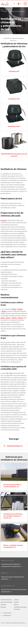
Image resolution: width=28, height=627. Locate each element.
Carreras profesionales (7, 602)
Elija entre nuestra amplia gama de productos (12, 578)
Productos (3, 604)
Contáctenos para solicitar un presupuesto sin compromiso (11, 565)
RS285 (4, 311)
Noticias (16, 604)
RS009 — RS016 (5, 318)
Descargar (3, 607)
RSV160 (14, 309)
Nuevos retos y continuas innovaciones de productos (13, 590)
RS (7, 373)
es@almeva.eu (7, 615)
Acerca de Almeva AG (6, 599)
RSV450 (20, 309)
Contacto (16, 602)
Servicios (16, 599)
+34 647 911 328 (7, 613)
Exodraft (3, 220)
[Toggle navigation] (25, 3)
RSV (11, 373)
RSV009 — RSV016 (17, 318)
